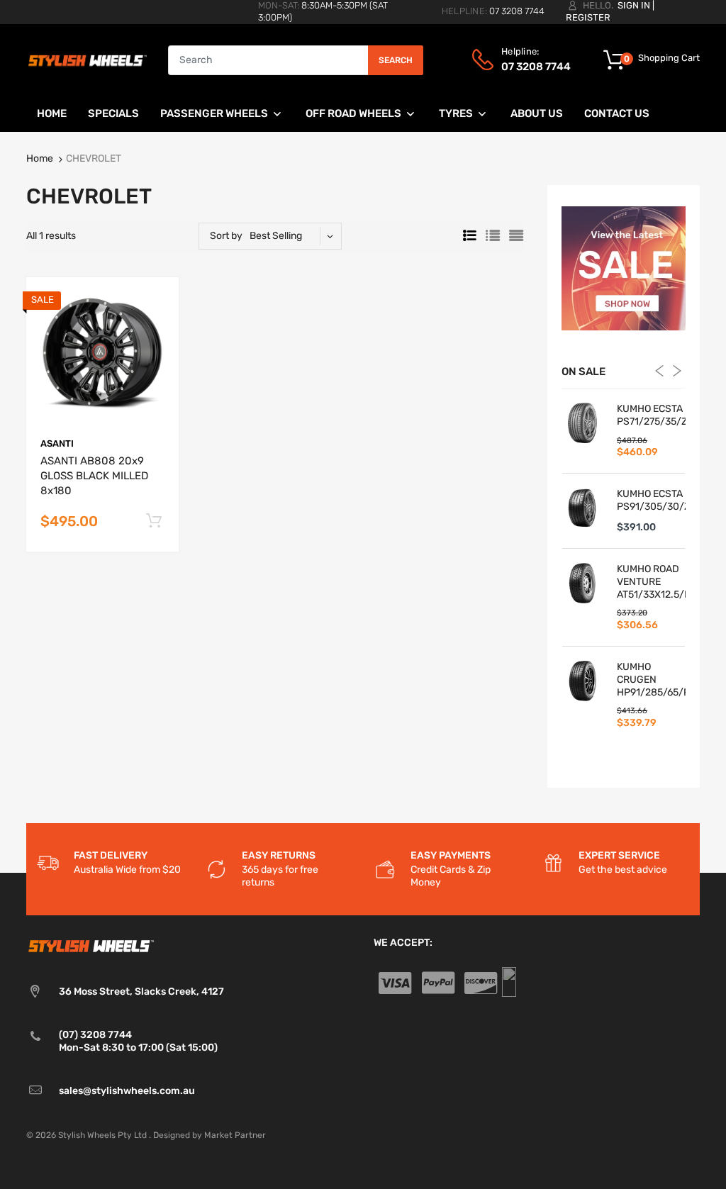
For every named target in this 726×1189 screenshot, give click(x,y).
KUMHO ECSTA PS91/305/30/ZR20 (651, 500)
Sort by (226, 236)
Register (588, 17)
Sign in (634, 5)
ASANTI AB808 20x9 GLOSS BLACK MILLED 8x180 (94, 475)
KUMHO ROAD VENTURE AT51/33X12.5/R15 (651, 582)
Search (396, 60)
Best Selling (276, 236)
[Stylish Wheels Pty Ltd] (86, 59)
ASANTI (57, 443)
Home (39, 158)
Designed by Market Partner (209, 1135)
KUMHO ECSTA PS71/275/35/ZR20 (651, 415)
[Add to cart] (153, 521)
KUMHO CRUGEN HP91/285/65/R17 (651, 679)
